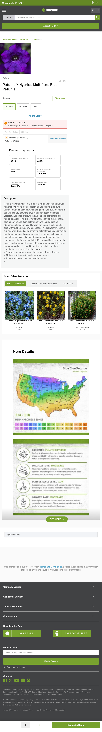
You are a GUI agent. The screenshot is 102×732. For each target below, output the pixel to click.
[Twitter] (11, 681)
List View (61, 98)
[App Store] (26, 634)
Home (5, 40)
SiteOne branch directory (14, 667)
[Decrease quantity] (11, 725)
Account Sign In (50, 26)
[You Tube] (17, 681)
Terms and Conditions (51, 567)
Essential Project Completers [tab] (44, 284)
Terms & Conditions (10, 710)
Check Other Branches (57, 139)
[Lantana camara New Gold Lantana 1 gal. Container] (51, 305)
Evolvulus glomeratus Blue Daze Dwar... (20, 322)
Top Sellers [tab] (68, 284)
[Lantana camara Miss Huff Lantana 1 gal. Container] (82, 305)
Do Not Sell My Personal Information (51, 710)
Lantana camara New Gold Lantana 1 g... (51, 322)
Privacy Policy (27, 710)
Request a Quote (75, 725)
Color (33, 40)
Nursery (25, 40)
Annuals (40, 40)
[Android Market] (76, 634)
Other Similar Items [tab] (15, 284)
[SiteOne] (50, 12)
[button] (13, 3)
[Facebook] (5, 681)
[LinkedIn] (23, 681)
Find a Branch (10, 647)
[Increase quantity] (39, 725)
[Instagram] (29, 681)
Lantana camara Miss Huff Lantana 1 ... (82, 322)
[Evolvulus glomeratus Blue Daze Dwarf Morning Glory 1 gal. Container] (19, 305)
